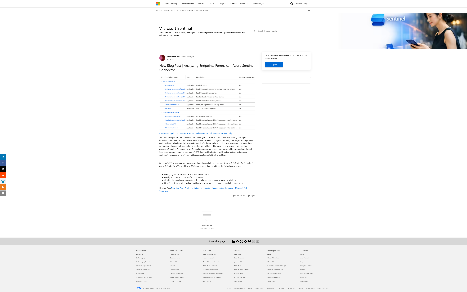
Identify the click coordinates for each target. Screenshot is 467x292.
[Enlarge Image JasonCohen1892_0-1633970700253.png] (207, 103)
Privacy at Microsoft (305, 266)
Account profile (174, 254)
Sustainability (304, 281)
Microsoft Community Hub (164, 10)
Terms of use (270, 288)
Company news (304, 262)
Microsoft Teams (238, 273)
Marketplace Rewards (273, 277)
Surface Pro (139, 254)
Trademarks (280, 288)
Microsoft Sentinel (187, 10)
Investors (302, 269)
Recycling (300, 288)
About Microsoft (304, 258)
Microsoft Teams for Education (211, 262)
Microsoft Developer (273, 258)
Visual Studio (271, 281)
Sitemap (228, 288)
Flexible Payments (175, 281)
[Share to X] (241, 241)
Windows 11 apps (141, 281)
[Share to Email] (257, 241)
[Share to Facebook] (237, 241)
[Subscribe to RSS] (253, 241)
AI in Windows (140, 273)
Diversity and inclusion (306, 273)
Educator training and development (212, 273)
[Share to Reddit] (245, 241)
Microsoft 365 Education (209, 266)
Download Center (175, 258)
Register (299, 3)
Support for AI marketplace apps (276, 266)
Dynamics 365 (238, 262)
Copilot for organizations (143, 266)
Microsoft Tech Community (275, 269)
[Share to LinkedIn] (233, 241)
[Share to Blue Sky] (249, 241)
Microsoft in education (209, 254)
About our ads (310, 288)
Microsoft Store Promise (177, 277)
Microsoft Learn (272, 262)
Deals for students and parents (211, 277)
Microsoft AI (237, 254)
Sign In (307, 3)
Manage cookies (259, 288)
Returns (172, 266)
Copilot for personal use (143, 269)
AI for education (207, 281)
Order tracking (174, 269)
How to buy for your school (210, 269)
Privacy (250, 288)
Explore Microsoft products (144, 277)
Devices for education (208, 258)
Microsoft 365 (238, 266)
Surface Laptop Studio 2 (143, 262)
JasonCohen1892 (173, 56)
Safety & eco (291, 288)
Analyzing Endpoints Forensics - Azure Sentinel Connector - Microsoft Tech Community (195, 133)
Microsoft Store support (177, 262)
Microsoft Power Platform (241, 269)
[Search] (291, 3)
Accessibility (303, 277)
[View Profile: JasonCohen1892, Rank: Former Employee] (162, 58)
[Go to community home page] (158, 3)
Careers (302, 254)
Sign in (274, 64)
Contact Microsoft (239, 288)
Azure (269, 254)
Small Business (238, 281)
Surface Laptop (140, 258)
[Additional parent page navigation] (177, 10)
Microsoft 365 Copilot (240, 277)
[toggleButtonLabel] (309, 10)
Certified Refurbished (176, 273)
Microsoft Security (239, 258)
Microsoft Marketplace (274, 273)
